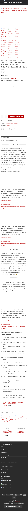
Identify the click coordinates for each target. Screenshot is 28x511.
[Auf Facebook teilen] (5, 129)
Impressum (17, 501)
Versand (22, 503)
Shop (6, 60)
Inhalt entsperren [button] (5, 204)
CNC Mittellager (12, 60)
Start (2, 60)
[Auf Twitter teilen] (8, 129)
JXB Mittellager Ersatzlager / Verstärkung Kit (20, 431)
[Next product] (2, 72)
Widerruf (3, 472)
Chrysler (20, 60)
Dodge (11, 123)
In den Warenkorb (16, 116)
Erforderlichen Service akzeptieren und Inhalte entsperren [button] (13, 207)
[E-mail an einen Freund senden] (10, 129)
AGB (2, 449)
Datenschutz (4, 452)
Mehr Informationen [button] (6, 200)
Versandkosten (12, 78)
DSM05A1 (8, 125)
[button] (2, 2)
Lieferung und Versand (7, 466)
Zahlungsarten (5, 469)
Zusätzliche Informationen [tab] (9, 140)
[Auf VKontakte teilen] (13, 129)
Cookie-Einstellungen (7, 458)
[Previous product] (5, 72)
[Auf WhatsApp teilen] (2, 129)
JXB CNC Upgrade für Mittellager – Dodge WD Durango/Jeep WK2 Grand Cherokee (7, 432)
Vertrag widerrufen (13, 506)
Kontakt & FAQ (5, 455)
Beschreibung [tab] (5, 137)
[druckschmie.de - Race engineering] (14, 2)
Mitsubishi (16, 123)
